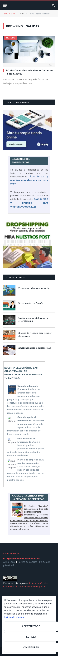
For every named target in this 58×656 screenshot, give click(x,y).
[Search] (53, 5)
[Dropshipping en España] (9, 305)
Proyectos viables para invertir (34, 288)
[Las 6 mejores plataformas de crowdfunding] (9, 320)
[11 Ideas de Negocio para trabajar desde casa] (9, 335)
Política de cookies (27, 561)
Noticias (10, 37)
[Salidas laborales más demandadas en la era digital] (29, 49)
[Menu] (5, 5)
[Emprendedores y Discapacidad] (9, 350)
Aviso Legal (9, 561)
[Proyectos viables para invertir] (9, 290)
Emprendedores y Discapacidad (34, 347)
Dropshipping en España (30, 303)
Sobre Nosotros (11, 553)
